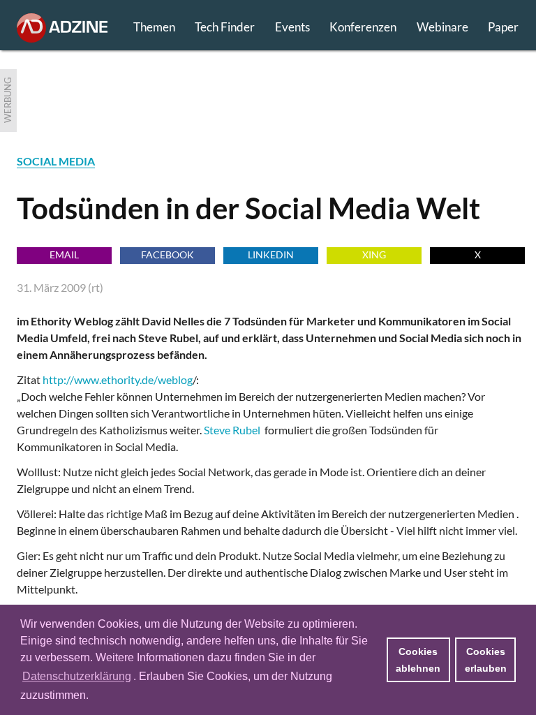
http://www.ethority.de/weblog (118, 379)
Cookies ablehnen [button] (418, 660)
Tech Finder (225, 27)
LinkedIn (271, 254)
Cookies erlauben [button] (486, 660)
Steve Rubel (232, 429)
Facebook (167, 254)
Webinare (442, 27)
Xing (374, 254)
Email (64, 254)
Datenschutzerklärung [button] (76, 676)
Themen (154, 27)
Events (292, 27)
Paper (503, 27)
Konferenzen (362, 27)
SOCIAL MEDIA (56, 161)
